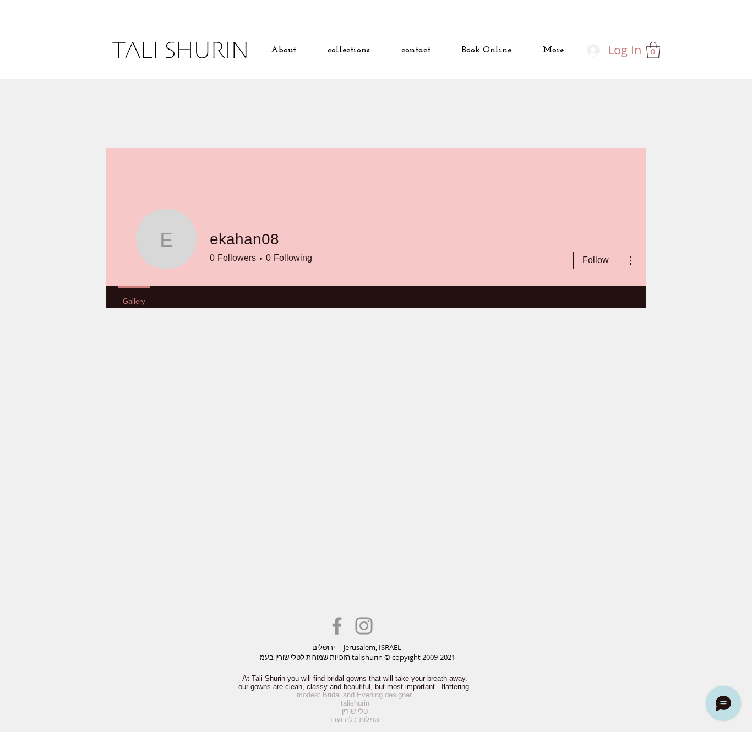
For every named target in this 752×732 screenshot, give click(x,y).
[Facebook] (336, 625)
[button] (653, 50)
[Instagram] (363, 625)
